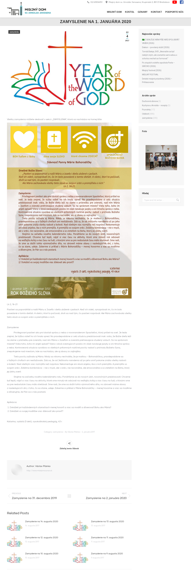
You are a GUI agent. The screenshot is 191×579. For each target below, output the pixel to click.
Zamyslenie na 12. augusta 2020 (41, 537)
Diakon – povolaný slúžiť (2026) (155, 47)
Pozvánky (146, 109)
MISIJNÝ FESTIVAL (150, 74)
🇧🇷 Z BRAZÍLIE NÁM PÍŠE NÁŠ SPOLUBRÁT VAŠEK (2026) (161, 41)
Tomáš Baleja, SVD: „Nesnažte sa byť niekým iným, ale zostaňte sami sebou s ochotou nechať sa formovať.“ (159, 55)
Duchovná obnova (150, 101)
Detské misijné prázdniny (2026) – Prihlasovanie (157, 80)
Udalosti (145, 114)
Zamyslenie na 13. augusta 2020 (107, 521)
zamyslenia (14, 32)
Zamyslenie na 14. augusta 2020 (41, 521)
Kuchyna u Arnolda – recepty (154, 105)
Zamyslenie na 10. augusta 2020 (41, 553)
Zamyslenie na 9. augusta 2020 (107, 553)
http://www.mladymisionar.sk (39, 470)
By (72, 432)
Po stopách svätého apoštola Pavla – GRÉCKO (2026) (158, 64)
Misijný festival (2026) (151, 70)
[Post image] (14, 525)
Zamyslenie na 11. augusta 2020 (107, 537)
